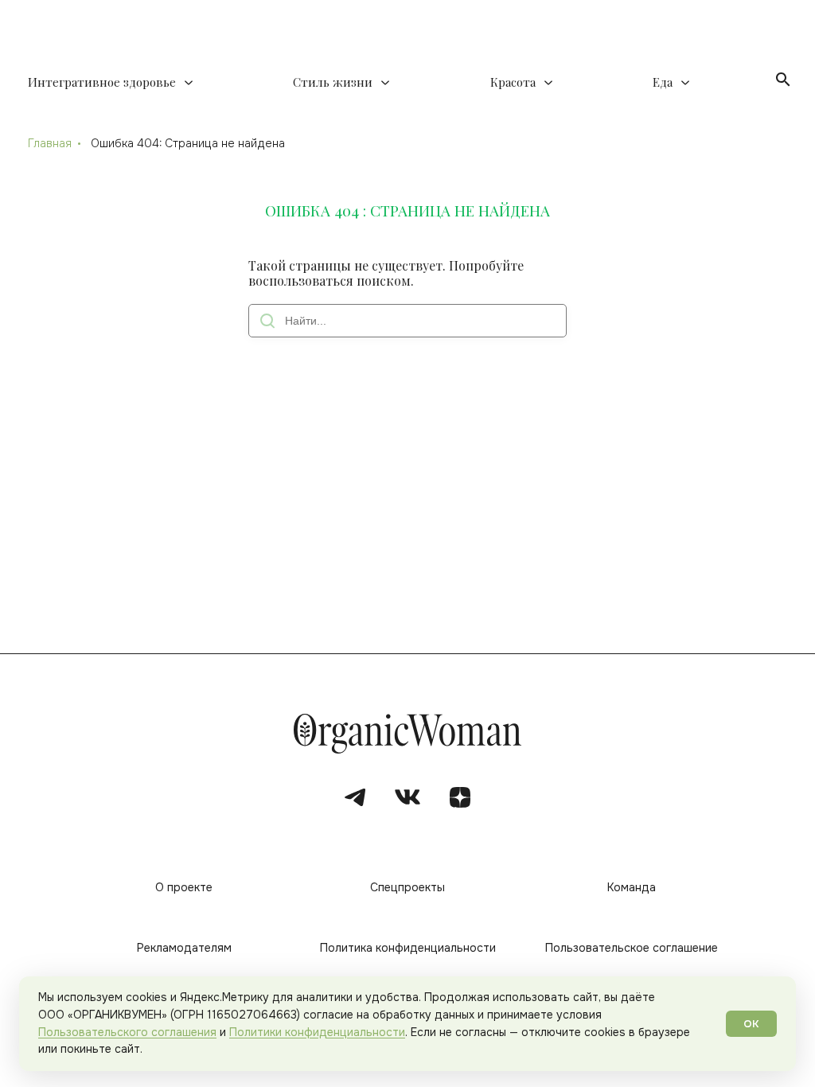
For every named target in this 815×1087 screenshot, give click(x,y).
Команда (631, 887)
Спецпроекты (407, 887)
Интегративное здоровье (102, 82)
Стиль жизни (332, 82)
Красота (513, 82)
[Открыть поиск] (783, 79)
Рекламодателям (184, 947)
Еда (663, 82)
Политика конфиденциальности (408, 947)
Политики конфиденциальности (317, 1032)
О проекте (184, 887)
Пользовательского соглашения (127, 1032)
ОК (751, 1024)
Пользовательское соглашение (631, 947)
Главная (50, 143)
